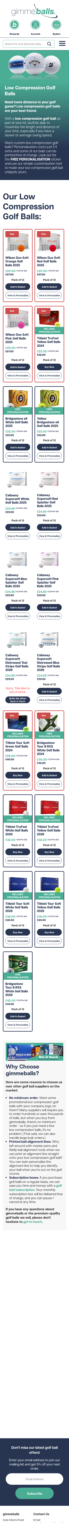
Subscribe (34, 1493)
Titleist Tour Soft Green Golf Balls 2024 (17, 746)
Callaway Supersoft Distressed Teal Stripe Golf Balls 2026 (16, 662)
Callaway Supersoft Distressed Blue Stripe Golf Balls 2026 (48, 662)
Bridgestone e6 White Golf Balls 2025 (16, 422)
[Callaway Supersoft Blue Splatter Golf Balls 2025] (17, 559)
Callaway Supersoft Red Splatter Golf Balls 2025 (47, 500)
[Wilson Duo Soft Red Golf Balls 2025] (49, 242)
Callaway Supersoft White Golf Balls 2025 (17, 499)
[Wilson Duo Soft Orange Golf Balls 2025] (17, 242)
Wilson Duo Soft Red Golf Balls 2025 (48, 261)
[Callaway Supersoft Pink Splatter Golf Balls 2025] (49, 559)
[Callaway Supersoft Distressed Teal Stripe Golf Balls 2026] (17, 639)
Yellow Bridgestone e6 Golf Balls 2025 (48, 422)
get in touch (32, 1221)
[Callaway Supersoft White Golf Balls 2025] (17, 479)
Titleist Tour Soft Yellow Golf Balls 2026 (49, 907)
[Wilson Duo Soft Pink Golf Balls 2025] (17, 319)
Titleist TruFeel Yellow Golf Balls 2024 (48, 342)
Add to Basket (17, 286)
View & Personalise (17, 295)
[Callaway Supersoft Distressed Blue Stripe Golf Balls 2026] (49, 639)
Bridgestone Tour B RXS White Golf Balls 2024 (48, 748)
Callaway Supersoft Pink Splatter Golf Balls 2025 (48, 580)
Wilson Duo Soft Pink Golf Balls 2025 (17, 338)
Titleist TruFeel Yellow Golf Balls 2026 (48, 830)
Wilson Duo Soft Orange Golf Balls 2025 (17, 261)
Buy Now (49, 367)
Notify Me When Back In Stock (17, 700)
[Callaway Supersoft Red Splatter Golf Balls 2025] (49, 479)
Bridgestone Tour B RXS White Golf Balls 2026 (16, 989)
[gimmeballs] (35, 11)
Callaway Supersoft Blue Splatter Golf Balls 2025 (16, 580)
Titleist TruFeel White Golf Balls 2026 (16, 830)
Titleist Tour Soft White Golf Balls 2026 (17, 907)
